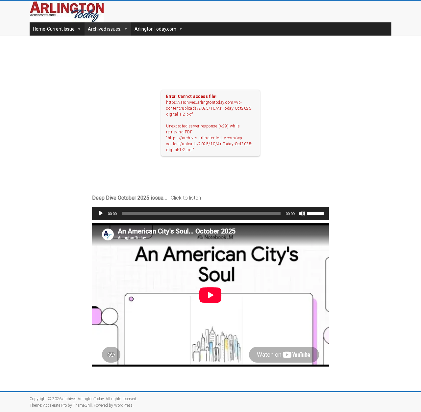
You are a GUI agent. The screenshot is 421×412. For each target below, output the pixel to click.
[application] (210, 213)
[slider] (316, 213)
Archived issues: (104, 29)
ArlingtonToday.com (155, 29)
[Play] (100, 213)
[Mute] (302, 213)
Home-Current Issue (54, 29)
